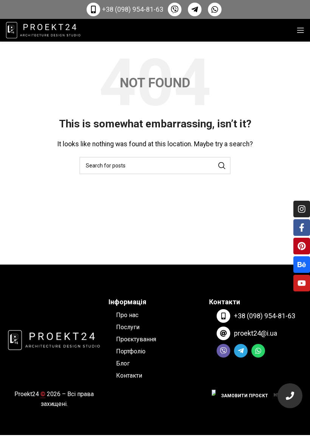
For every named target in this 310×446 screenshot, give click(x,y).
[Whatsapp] (258, 351)
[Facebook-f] (301, 227)
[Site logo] (43, 29)
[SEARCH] (222, 165)
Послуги (128, 327)
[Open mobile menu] (300, 30)
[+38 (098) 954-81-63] (223, 316)
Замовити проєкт (244, 395)
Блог (123, 363)
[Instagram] (301, 209)
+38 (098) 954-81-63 (264, 316)
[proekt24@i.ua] (223, 333)
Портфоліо (131, 351)
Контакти (129, 375)
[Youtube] (301, 283)
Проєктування (136, 339)
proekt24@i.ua (255, 333)
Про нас (127, 315)
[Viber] (223, 351)
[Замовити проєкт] (289, 395)
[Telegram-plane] (241, 351)
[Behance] (301, 264)
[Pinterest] (301, 246)
